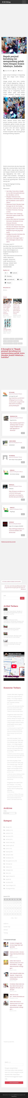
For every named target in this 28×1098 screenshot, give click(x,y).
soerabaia (8, 882)
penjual (15, 343)
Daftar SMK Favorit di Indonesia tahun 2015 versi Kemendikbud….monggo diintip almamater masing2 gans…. (16, 1005)
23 (17, 911)
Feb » (16, 918)
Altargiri (7, 827)
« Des (12, 918)
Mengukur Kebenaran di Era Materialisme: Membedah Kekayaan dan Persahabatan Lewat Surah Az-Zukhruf (14, 621)
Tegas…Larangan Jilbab (7, 328)
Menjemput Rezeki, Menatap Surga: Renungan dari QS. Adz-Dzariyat (13, 636)
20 (10, 911)
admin (15, 70)
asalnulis (8, 833)
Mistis (7, 873)
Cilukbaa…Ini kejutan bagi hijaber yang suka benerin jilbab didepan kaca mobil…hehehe (16, 309)
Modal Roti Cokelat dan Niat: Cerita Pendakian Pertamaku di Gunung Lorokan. (15, 209)
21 (12, 911)
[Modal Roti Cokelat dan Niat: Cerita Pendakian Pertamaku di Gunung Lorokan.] (5, 641)
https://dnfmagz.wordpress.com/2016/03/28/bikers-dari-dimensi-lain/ (16, 530)
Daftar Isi (6, 923)
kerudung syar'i (18, 339)
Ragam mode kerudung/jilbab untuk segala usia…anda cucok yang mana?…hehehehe (7, 309)
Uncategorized (9, 888)
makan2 (8, 867)
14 (12, 908)
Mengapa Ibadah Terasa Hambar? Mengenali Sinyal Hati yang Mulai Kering (14, 230)
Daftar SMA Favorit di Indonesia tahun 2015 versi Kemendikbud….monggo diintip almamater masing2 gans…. (16, 964)
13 (10, 908)
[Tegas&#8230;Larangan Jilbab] (7, 323)
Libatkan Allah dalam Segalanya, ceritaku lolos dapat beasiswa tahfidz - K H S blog (15, 696)
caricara (8, 839)
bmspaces (11, 484)
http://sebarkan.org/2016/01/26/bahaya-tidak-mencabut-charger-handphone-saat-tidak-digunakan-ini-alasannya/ (17, 426)
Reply (23, 408)
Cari (5, 595)
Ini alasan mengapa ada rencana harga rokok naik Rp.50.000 (16, 945)
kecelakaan (8, 858)
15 (15, 908)
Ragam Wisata (9, 876)
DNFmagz (11, 522)
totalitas (20, 343)
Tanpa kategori (9, 885)
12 (7, 908)
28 (12, 914)
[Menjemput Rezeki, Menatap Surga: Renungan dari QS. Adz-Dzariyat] (5, 633)
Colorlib (15, 1094)
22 (15, 911)
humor (21, 70)
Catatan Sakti (9, 842)
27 (10, 914)
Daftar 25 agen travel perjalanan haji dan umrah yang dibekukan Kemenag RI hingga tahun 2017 (15, 748)
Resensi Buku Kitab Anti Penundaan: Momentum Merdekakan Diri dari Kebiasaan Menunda (15, 221)
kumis (5, 341)
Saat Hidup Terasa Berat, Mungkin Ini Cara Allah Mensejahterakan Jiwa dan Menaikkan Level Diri (15, 193)
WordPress (14, 1096)
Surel (8, 1062)
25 (5, 914)
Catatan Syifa (9, 845)
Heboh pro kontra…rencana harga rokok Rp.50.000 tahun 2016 (17, 954)
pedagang (16, 341)
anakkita (8, 830)
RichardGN (12, 455)
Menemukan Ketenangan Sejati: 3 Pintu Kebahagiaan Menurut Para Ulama (14, 239)
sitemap (6, 929)
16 (17, 908)
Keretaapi (8, 864)
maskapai (8, 870)
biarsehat (8, 836)
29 (15, 914)
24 (20, 911)
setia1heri (11, 392)
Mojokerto (10, 341)
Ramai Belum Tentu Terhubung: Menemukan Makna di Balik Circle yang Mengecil (14, 215)
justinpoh (8, 854)
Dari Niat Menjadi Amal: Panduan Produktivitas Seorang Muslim (12, 629)
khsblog (12, 470)
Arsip (5, 811)
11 (5, 908)
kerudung (12, 339)
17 (20, 908)
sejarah (7, 879)
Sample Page (7, 926)
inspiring (8, 851)
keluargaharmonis (10, 861)
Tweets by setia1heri (9, 1041)
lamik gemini (12, 441)
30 (17, 914)
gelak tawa (6, 339)
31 (20, 914)
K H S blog (6, 2)
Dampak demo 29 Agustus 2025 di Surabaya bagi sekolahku (15, 788)
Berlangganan (14, 1082)
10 (20, 905)
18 (5, 911)
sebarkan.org (13, 416)
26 (7, 914)
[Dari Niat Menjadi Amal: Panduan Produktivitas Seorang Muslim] (5, 626)
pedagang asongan (8, 343)
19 (7, 911)
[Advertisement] (14, 19)
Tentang (6, 933)
